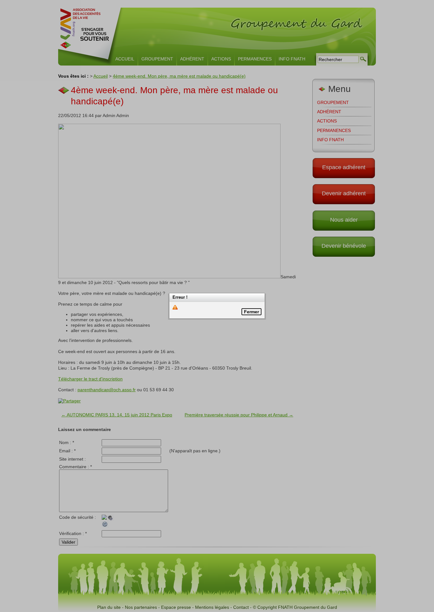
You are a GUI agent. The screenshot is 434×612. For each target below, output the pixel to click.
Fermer (251, 311)
